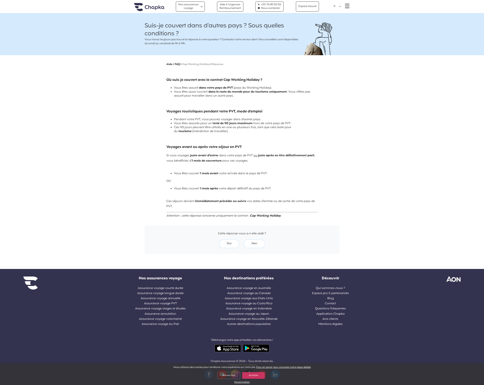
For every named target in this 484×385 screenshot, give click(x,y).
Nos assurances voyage (188, 6)
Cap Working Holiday (196, 64)
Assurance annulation (160, 314)
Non (254, 244)
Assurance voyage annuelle (160, 299)
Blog (330, 299)
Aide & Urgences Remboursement (230, 6)
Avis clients (330, 319)
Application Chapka (330, 314)
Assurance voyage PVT (160, 304)
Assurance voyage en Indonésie (249, 309)
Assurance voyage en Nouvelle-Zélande (249, 319)
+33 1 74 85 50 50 (270, 4)
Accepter (253, 375)
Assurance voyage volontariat (160, 319)
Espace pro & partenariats (330, 293)
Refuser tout (228, 375)
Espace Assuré (307, 6)
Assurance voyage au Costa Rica (248, 304)
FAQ (177, 64)
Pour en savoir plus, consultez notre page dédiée (283, 367)
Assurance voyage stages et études (160, 309)
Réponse (217, 64)
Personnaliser (242, 382)
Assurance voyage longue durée (160, 293)
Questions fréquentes (330, 309)
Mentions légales (330, 324)
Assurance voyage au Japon (249, 314)
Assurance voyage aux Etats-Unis (249, 299)
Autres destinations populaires (249, 324)
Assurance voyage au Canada (249, 293)
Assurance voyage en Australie (249, 288)
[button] (337, 6)
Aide (169, 64)
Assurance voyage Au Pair (160, 324)
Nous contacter (270, 8)
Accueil (149, 7)
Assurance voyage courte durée (160, 288)
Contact (330, 304)
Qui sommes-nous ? (330, 288)
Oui (229, 244)
